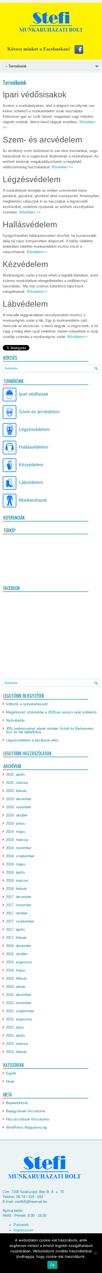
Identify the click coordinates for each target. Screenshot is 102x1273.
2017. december (18, 897)
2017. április (15, 929)
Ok (52, 1265)
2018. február (16, 889)
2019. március (17, 840)
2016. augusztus (19, 962)
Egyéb (11, 1073)
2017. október (16, 913)
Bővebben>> (37, 252)
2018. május (15, 864)
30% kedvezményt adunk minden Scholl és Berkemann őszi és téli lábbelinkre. (49, 730)
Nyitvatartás (15, 720)
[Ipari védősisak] (9, 400)
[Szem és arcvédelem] (9, 418)
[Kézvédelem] (9, 471)
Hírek (10, 1081)
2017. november (18, 905)
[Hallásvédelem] (9, 453)
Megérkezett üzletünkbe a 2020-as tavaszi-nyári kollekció (51, 712)
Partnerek (21, 1225)
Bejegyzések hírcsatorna (25, 1111)
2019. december (18, 799)
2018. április (15, 872)
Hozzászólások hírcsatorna (27, 1119)
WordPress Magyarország (26, 1127)
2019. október (16, 815)
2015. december (18, 995)
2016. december (18, 946)
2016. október (16, 954)
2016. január (15, 987)
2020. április (15, 774)
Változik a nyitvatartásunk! (27, 704)
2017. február (16, 938)
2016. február (16, 978)
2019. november (18, 807)
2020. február (16, 791)
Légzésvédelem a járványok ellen (32, 740)
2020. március (17, 783)
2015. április (15, 1035)
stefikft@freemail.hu (31, 1202)
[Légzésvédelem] (9, 435)
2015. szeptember (20, 1011)
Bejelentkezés (17, 1103)
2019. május (15, 832)
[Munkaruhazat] (9, 506)
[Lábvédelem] (9, 488)
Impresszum (23, 1230)
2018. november (18, 848)
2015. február (16, 1052)
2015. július (15, 1027)
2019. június (15, 823)
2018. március (17, 880)
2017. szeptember (20, 921)
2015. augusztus (19, 1019)
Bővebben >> (62, 167)
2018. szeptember (20, 856)
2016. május (15, 970)
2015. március (17, 1044)
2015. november (18, 1003)
